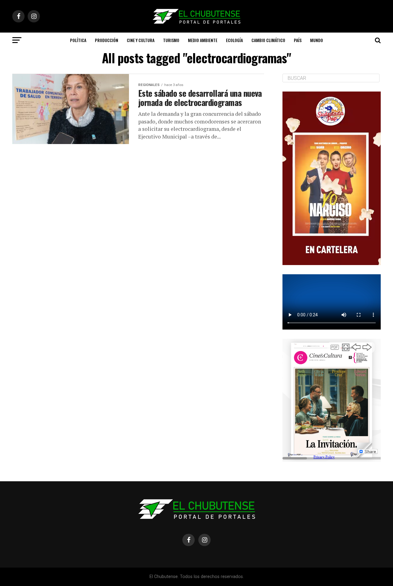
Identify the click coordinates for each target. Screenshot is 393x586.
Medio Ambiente (202, 40)
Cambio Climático (268, 40)
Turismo (171, 40)
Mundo (316, 40)
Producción (106, 40)
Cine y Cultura (140, 40)
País (298, 40)
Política (78, 40)
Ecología (234, 40)
